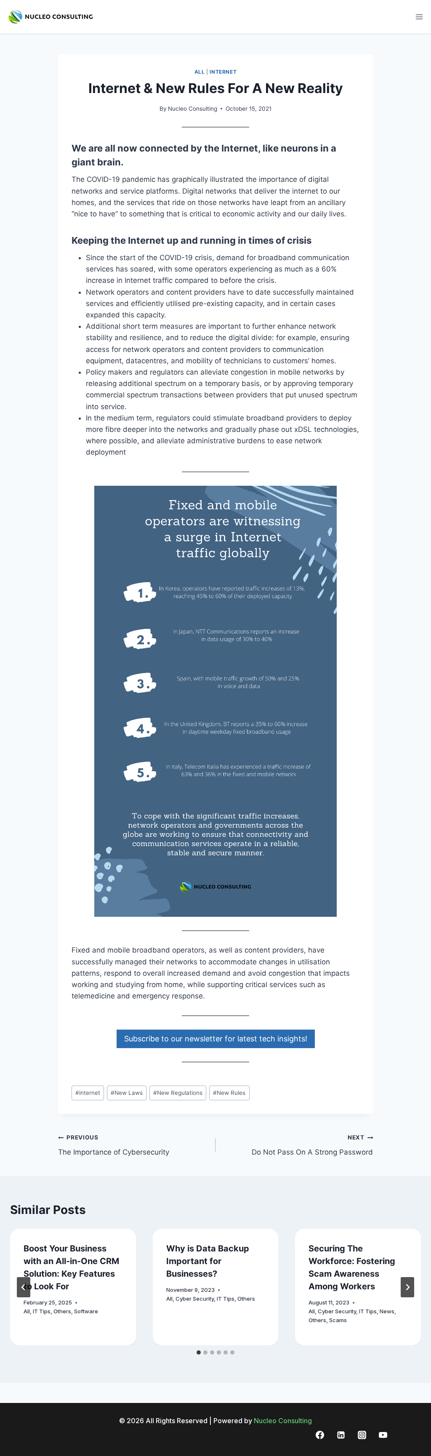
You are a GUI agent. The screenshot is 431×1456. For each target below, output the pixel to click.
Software (86, 1311)
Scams (338, 1320)
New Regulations (177, 1092)
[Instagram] (362, 1435)
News (387, 1311)
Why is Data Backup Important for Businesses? (207, 1261)
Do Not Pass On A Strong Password (312, 1145)
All (199, 72)
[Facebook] (319, 1435)
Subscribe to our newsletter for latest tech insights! (215, 1038)
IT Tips (42, 1311)
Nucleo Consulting (192, 108)
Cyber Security (195, 1298)
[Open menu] (419, 16)
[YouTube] (383, 1435)
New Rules (229, 1092)
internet (87, 1092)
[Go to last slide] (23, 1287)
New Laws (127, 1092)
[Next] (407, 1287)
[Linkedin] (341, 1435)
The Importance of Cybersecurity (113, 1145)
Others (62, 1311)
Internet (223, 72)
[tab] (199, 1352)
